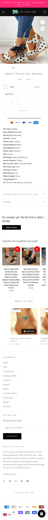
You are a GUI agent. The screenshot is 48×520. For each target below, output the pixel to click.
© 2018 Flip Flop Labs (24, 493)
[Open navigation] (3, 12)
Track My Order (8, 371)
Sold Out (24, 110)
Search (5, 362)
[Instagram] (16, 481)
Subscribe (12, 436)
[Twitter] (10, 481)
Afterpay (6, 402)
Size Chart (6, 406)
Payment (7, 202)
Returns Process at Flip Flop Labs (20, 194)
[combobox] (8, 515)
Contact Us (7, 380)
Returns (6, 389)
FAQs (5, 367)
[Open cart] (45, 12)
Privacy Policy (8, 397)
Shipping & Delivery (10, 375)
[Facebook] (4, 481)
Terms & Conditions (10, 393)
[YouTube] (28, 481)
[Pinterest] (22, 481)
